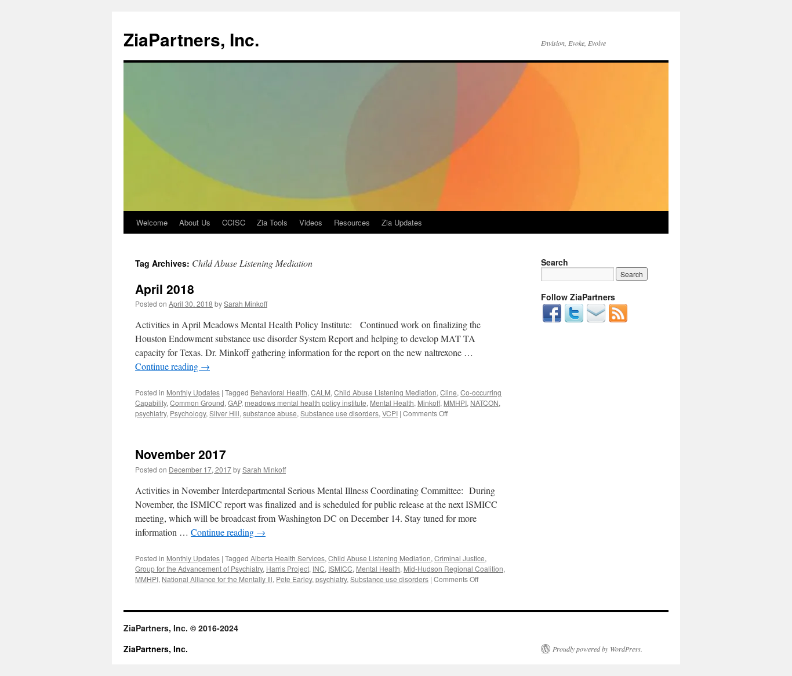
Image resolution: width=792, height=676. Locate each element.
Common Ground (197, 403)
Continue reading (172, 366)
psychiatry (150, 413)
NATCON (484, 403)
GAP (234, 403)
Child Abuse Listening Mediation (385, 392)
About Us (194, 222)
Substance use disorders (339, 413)
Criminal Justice (459, 558)
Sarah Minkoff (245, 303)
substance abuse (270, 413)
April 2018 (164, 288)
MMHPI (455, 403)
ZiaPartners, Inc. (191, 39)
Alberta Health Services (287, 558)
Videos (310, 222)
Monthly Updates (193, 392)
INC (319, 568)
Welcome (152, 222)
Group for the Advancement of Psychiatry (199, 568)
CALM (320, 392)
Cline (448, 392)
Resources (352, 222)
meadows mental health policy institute (305, 403)
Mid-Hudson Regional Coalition (453, 568)
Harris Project (287, 568)
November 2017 (180, 454)
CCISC (233, 222)
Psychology (188, 413)
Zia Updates (402, 222)
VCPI (390, 413)
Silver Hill (224, 413)
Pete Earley (294, 579)
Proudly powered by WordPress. (597, 648)
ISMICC (340, 568)
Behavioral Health (278, 392)
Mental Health (392, 403)
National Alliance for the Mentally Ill (217, 579)
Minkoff (428, 403)
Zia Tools (272, 222)
